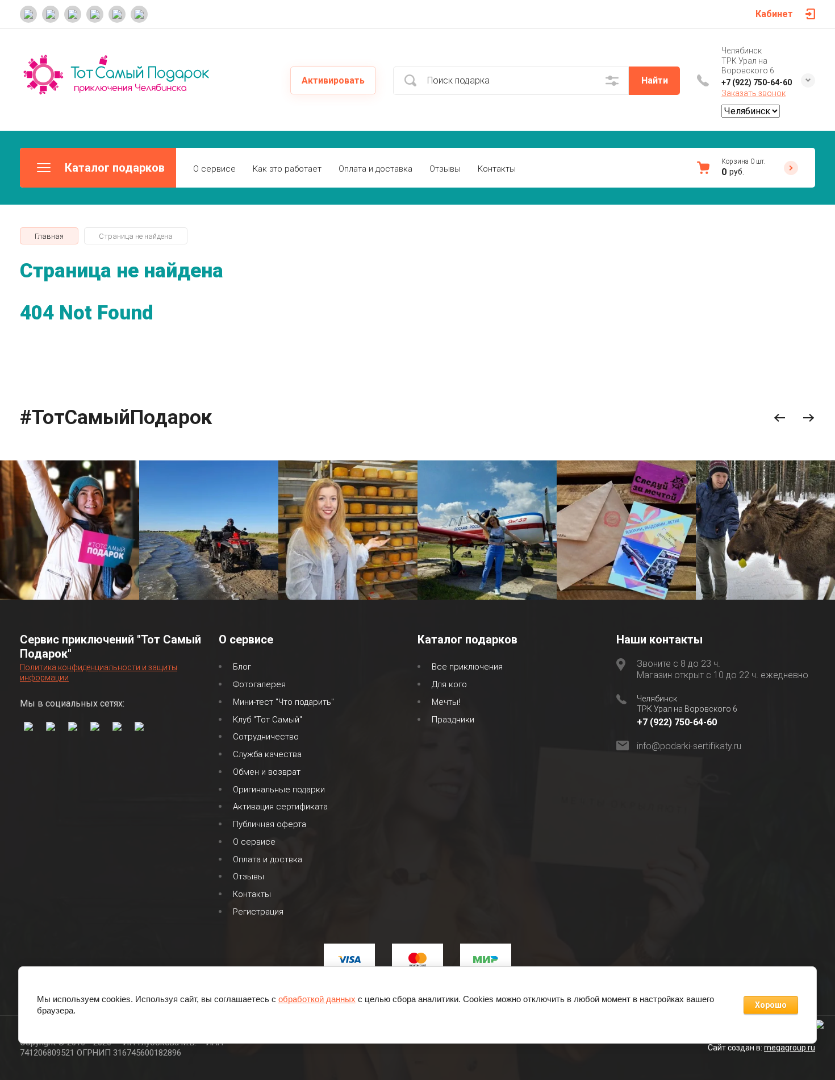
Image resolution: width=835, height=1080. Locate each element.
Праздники (453, 720)
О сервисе (214, 169)
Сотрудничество (266, 737)
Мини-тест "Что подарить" (283, 702)
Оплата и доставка (375, 169)
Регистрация (258, 912)
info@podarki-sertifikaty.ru (689, 746)
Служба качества (267, 754)
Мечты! (446, 702)
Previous (780, 418)
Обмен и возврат (266, 772)
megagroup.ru (789, 1047)
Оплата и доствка (267, 859)
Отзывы (445, 169)
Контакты (497, 169)
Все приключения (467, 667)
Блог (242, 667)
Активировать (333, 80)
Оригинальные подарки (279, 789)
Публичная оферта (269, 824)
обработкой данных (317, 999)
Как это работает (287, 169)
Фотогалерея (259, 684)
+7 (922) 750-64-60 (756, 82)
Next (809, 418)
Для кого (449, 684)
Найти (654, 80)
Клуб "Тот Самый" (267, 720)
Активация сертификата (280, 806)
